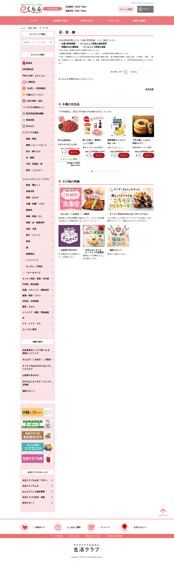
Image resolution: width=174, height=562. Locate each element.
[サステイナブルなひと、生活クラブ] (87, 551)
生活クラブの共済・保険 (35, 497)
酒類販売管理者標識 (115, 536)
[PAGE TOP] (163, 513)
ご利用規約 (59, 536)
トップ (22, 28)
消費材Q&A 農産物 (69, 47)
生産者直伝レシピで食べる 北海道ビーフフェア (35, 351)
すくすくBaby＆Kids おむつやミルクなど (36, 367)
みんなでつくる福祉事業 (35, 492)
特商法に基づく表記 (93, 536)
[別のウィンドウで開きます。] (37, 427)
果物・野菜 (32, 28)
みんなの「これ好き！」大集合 (36, 359)
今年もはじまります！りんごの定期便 (36, 383)
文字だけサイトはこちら (142, 2)
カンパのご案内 (29, 329)
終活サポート (35, 503)
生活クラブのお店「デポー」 (35, 481)
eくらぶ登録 (126, 9)
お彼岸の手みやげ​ (30, 375)
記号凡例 (149, 89)
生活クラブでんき (35, 486)
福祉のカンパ (28, 391)
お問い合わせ (74, 536)
